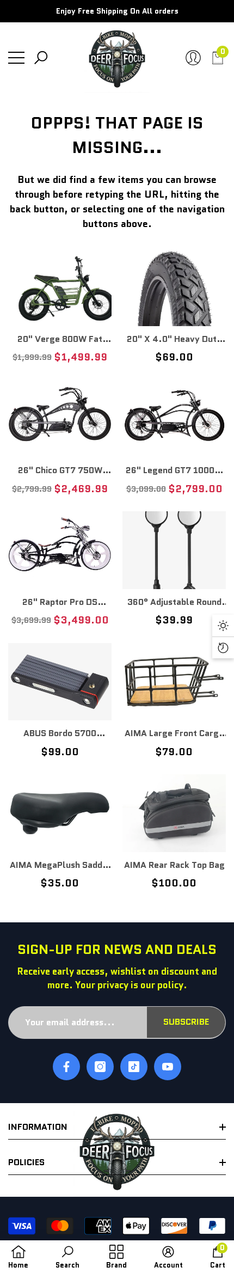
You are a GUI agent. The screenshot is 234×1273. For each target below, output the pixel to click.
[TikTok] (133, 1066)
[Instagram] (100, 1066)
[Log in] (193, 58)
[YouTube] (167, 1066)
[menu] (16, 58)
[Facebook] (66, 1066)
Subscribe (186, 1021)
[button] (41, 58)
